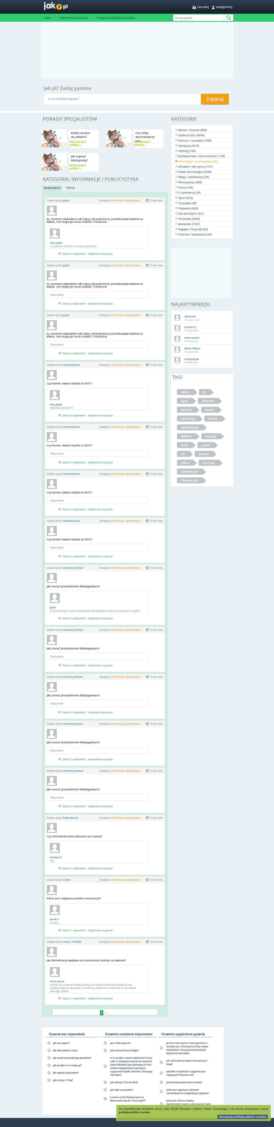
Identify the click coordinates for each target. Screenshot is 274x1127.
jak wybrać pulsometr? (66, 1072)
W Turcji (54, 922)
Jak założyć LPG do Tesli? (124, 1082)
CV (183, 454)
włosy (212, 418)
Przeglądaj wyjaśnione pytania (116, 17)
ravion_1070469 (72, 942)
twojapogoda (191, 359)
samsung (188, 418)
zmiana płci (189, 471)
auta (184, 445)
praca (205, 445)
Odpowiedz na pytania (74, 17)
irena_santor (57, 981)
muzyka (209, 463)
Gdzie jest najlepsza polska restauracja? (74, 898)
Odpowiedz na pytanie (100, 253)
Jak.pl (64, 7)
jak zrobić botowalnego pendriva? (72, 1058)
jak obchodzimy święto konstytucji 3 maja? (187, 1062)
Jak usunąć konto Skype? (124, 1050)
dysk (184, 401)
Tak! (52, 860)
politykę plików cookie (134, 1112)
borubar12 (56, 857)
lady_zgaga (56, 243)
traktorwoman (71, 365)
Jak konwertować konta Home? (184, 1082)
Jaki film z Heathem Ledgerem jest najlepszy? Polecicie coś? (186, 1073)
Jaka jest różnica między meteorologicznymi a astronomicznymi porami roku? (188, 1104)
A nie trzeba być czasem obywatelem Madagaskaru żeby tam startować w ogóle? (95, 610)
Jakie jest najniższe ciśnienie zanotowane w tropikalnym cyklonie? (187, 1091)
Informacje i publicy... (77, 143)
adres (209, 410)
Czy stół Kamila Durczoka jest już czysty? (74, 836)
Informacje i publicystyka (126, 200)
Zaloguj (203, 7)
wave (185, 463)
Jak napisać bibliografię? (79, 158)
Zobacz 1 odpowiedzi (73, 868)
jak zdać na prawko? (121, 1089)
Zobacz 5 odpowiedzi (73, 618)
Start (48, 17)
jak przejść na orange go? (67, 1065)
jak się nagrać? (61, 1043)
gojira (66, 200)
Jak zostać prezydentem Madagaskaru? (73, 586)
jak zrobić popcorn (120, 1043)
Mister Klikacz (192, 348)
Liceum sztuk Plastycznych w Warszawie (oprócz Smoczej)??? (127, 1098)
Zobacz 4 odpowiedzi (73, 415)
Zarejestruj (224, 7)
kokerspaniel (70, 817)
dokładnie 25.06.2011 (62, 407)
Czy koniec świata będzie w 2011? (69, 383)
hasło (185, 392)
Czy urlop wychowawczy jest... (145, 137)
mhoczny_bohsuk (73, 568)
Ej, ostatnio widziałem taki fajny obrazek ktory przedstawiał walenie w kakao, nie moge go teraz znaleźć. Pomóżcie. (95, 220)
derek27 (54, 919)
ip (204, 392)
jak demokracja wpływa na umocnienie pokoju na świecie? (86, 960)
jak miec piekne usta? (65, 1050)
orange (210, 436)
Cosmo (67, 879)
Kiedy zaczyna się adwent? (80, 135)
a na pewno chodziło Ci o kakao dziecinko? (73, 246)
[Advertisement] (137, 51)
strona (204, 454)
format (186, 410)
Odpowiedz (56, 295)
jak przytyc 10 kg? (63, 1080)
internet (208, 401)
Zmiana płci (189, 480)
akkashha (190, 316)
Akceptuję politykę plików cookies (242, 1116)
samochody (190, 427)
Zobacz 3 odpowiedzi (73, 253)
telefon (186, 436)
